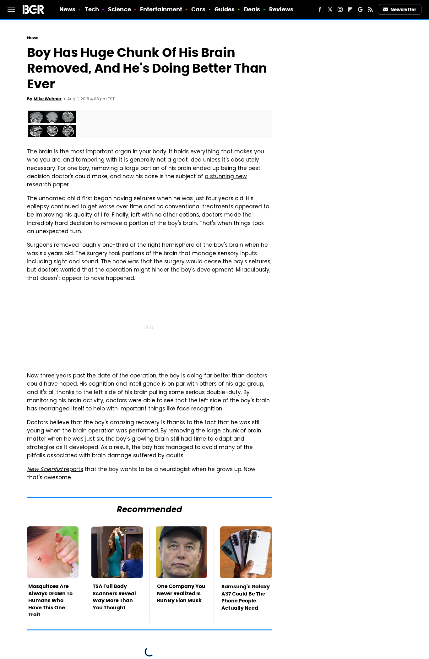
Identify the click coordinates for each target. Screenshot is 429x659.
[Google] (360, 9)
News (67, 9)
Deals (252, 9)
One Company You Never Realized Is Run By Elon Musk (181, 593)
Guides (225, 9)
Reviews (281, 9)
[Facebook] (320, 9)
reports (55, 469)
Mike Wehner (48, 99)
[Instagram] (340, 9)
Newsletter (403, 10)
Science (119, 9)
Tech (92, 9)
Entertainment (161, 9)
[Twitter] (330, 9)
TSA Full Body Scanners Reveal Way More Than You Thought (114, 597)
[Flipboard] (350, 9)
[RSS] (370, 9)
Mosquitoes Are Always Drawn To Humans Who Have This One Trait (50, 600)
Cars (198, 9)
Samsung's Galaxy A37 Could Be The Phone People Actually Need (245, 597)
